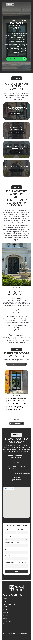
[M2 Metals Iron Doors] (10, 4)
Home (5, 599)
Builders (5, 609)
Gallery (5, 618)
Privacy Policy (7, 621)
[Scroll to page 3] (16, 288)
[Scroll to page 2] (15, 288)
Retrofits (6, 612)
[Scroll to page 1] (13, 288)
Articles (5, 615)
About (5, 601)
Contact (5, 624)
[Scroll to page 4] (18, 288)
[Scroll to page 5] (20, 288)
